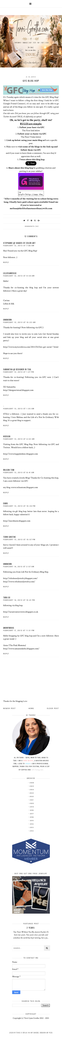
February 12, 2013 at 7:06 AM (18, 246)
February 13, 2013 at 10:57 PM (19, 540)
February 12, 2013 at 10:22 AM (19, 322)
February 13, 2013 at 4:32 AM (19, 439)
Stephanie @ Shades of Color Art (19, 242)
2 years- (31, 927)
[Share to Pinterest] (31, 221)
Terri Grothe (9, 536)
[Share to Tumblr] (35, 221)
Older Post (53, 708)
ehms (5, 503)
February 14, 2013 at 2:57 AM (18, 567)
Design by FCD (46, 1033)
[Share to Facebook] (28, 221)
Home (31, 708)
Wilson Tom (8, 469)
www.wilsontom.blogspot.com (24, 487)
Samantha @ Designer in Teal (17, 369)
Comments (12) (32, 226)
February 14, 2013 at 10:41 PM (19, 600)
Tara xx (6, 597)
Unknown (7, 319)
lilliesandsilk (9, 273)
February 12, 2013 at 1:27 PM (18, 372)
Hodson (6, 436)
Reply (6, 262)
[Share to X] (24, 221)
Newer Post (9, 708)
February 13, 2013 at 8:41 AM (18, 473)
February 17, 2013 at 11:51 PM (18, 631)
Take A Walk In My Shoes (27, 1033)
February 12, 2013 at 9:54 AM (19, 276)
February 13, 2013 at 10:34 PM (19, 506)
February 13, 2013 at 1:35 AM (18, 409)
